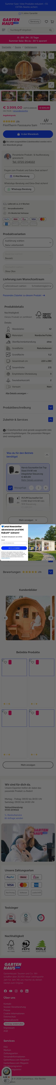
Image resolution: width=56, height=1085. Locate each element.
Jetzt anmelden (14, 548)
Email (3, 540)
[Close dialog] (54, 526)
